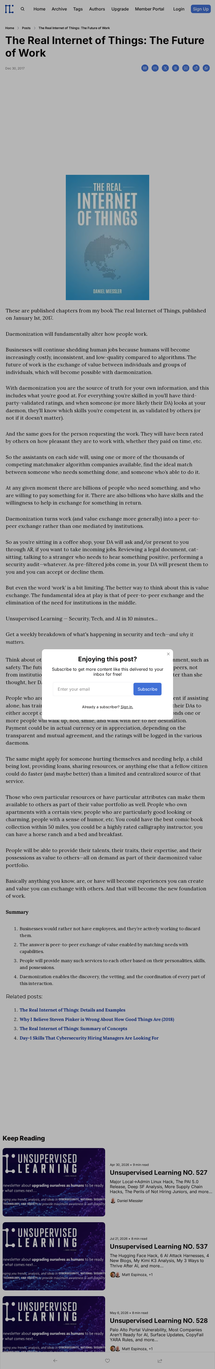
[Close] (168, 654)
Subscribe (147, 689)
